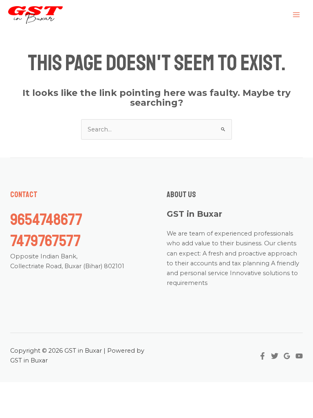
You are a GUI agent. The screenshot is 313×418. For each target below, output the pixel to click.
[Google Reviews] (287, 356)
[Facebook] (262, 356)
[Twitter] (274, 356)
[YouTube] (299, 356)
